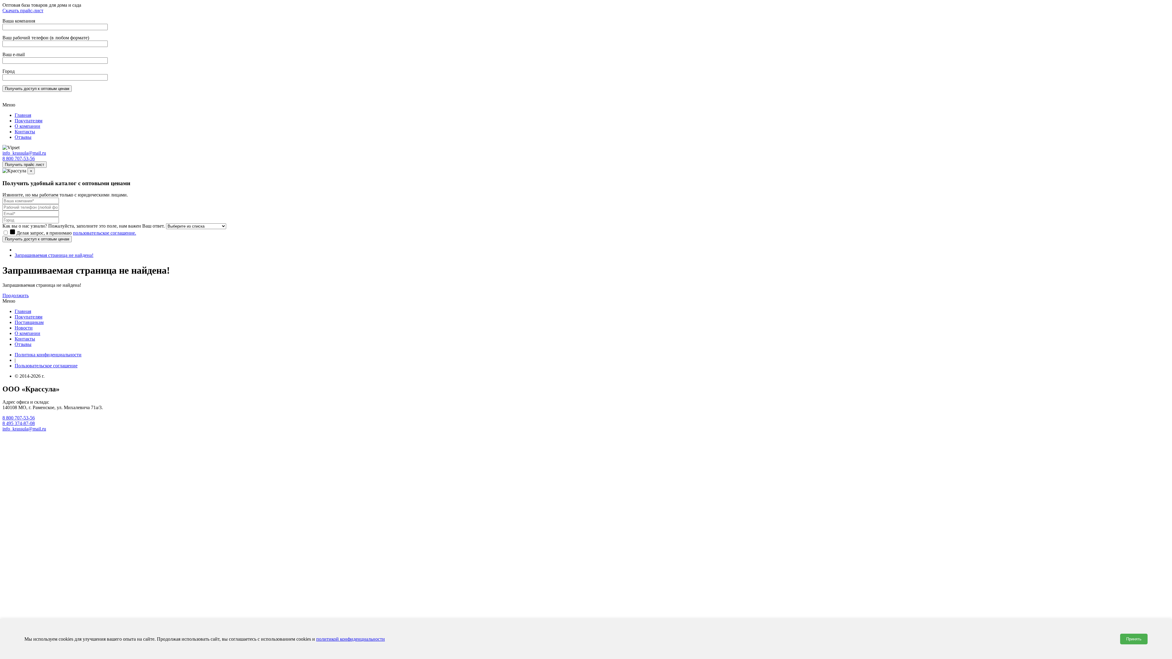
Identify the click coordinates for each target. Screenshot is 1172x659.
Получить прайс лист (24, 164)
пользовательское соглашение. (104, 233)
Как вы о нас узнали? (24, 226)
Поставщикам (29, 322)
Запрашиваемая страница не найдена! (54, 255)
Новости (24, 327)
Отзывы (23, 137)
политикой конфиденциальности (350, 639)
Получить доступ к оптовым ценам (37, 239)
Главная (23, 115)
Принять (1133, 639)
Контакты (25, 131)
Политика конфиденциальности (48, 354)
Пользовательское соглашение (46, 365)
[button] (586, 105)
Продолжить (15, 295)
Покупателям (28, 120)
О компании (27, 126)
